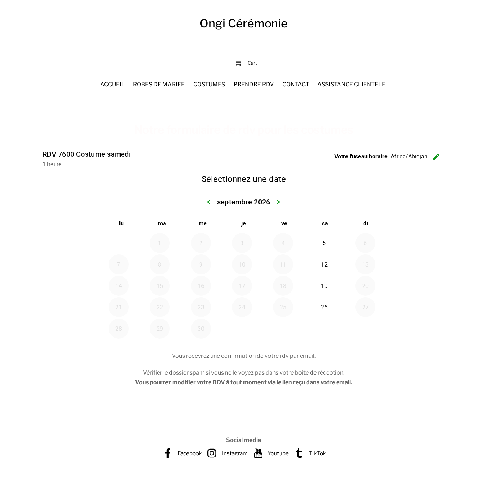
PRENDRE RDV (254, 84)
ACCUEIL (112, 84)
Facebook (189, 453)
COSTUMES (209, 84)
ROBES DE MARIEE (159, 84)
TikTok (317, 453)
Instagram (234, 453)
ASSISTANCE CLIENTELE (351, 84)
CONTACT (295, 84)
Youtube (278, 453)
